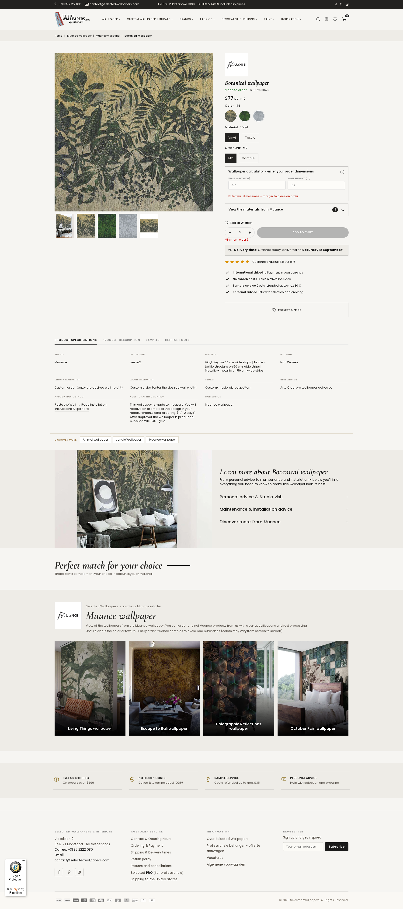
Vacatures (215, 858)
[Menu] (23, 861)
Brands (185, 19)
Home (58, 36)
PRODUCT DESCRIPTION (121, 340)
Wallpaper (110, 19)
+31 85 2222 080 (70, 4)
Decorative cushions (238, 19)
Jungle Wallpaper (128, 440)
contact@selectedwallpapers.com (114, 4)
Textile (250, 137)
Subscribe (336, 847)
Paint (268, 19)
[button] (344, 19)
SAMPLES (153, 340)
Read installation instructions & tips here (81, 406)
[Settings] (326, 19)
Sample (248, 158)
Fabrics (206, 19)
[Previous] (64, 132)
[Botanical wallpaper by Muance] (86, 226)
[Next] (204, 132)
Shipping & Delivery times (151, 852)
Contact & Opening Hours (151, 839)
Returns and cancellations (151, 866)
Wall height (299, 178)
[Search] (318, 19)
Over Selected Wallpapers (227, 839)
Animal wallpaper (95, 440)
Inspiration (290, 19)
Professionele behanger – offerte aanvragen (233, 848)
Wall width (239, 178)
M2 (230, 158)
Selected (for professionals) (157, 872)
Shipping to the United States (154, 879)
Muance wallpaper (79, 36)
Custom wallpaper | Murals (148, 19)
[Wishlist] (335, 19)
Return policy (141, 859)
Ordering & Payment (147, 845)
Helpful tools (177, 340)
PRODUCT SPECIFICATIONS (76, 340)
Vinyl (232, 137)
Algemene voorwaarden (226, 864)
